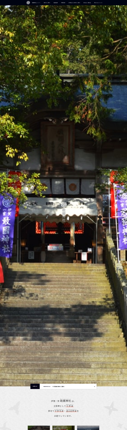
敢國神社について (36, 2)
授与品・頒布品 (87, 2)
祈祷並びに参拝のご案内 (74, 2)
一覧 (94, 386)
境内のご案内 (47, 2)
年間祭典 (63, 2)
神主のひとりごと (98, 2)
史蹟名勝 (55, 2)
